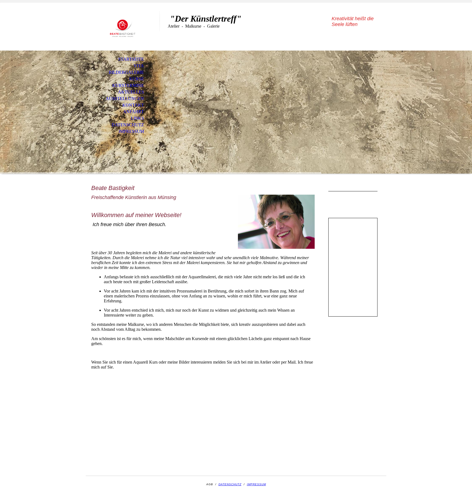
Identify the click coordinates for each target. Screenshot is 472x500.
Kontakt (133, 105)
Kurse (136, 79)
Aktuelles (131, 92)
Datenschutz (128, 124)
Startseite (131, 59)
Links (137, 118)
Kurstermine (128, 85)
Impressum (131, 131)
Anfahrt (133, 111)
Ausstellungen (125, 98)
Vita (139, 65)
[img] (123, 26)
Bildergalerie (126, 72)
